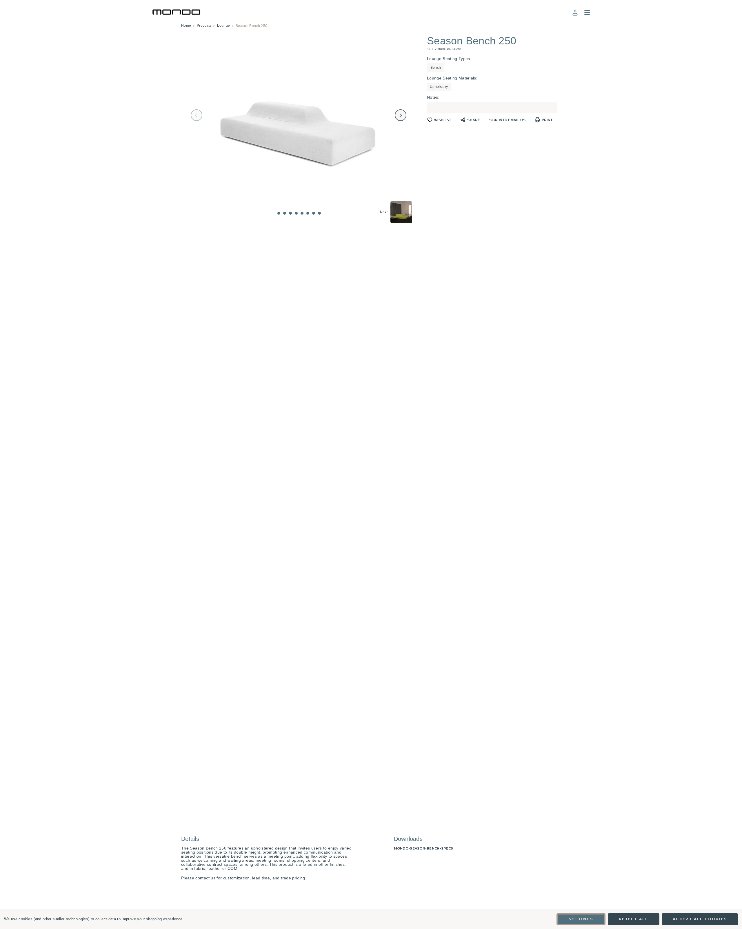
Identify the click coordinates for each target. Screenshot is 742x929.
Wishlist (442, 120)
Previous (196, 115)
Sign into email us (507, 120)
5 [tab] (302, 213)
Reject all (633, 919)
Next (400, 115)
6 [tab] (307, 213)
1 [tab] (278, 213)
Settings (581, 919)
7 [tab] (313, 213)
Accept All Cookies (700, 919)
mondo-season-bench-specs (423, 848)
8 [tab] (319, 213)
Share (473, 120)
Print (547, 120)
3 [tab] (290, 213)
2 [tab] (284, 213)
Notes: (433, 97)
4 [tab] (296, 213)
